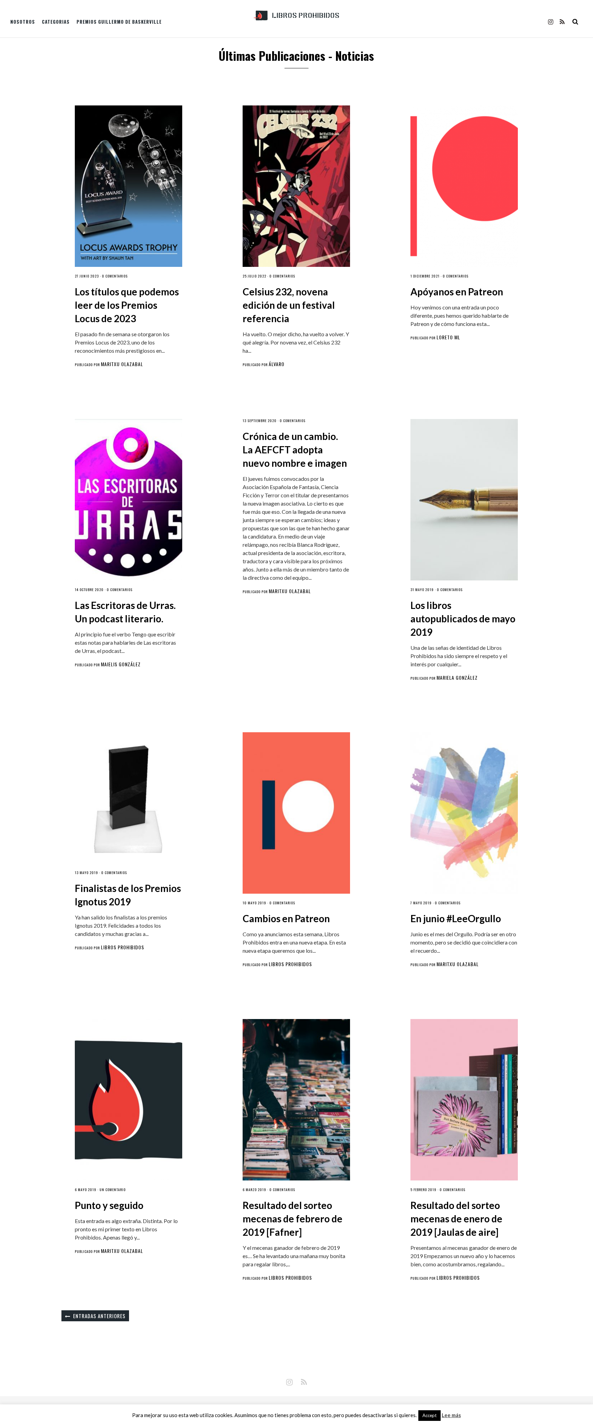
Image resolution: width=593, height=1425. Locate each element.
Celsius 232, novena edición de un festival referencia (289, 305)
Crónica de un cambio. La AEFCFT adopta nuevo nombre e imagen (295, 449)
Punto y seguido (109, 1205)
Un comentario (113, 1189)
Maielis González (121, 664)
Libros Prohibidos (122, 947)
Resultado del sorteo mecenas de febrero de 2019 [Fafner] (292, 1218)
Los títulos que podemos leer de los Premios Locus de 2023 (127, 305)
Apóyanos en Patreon (456, 291)
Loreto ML (448, 337)
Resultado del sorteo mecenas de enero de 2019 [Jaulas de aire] (456, 1218)
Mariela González (457, 677)
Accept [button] (429, 1415)
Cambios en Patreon (286, 918)
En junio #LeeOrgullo (455, 918)
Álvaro (276, 363)
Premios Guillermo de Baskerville (119, 21)
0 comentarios (115, 276)
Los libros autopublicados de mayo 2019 (462, 618)
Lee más (451, 1415)
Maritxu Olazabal (122, 363)
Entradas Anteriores (99, 1316)
